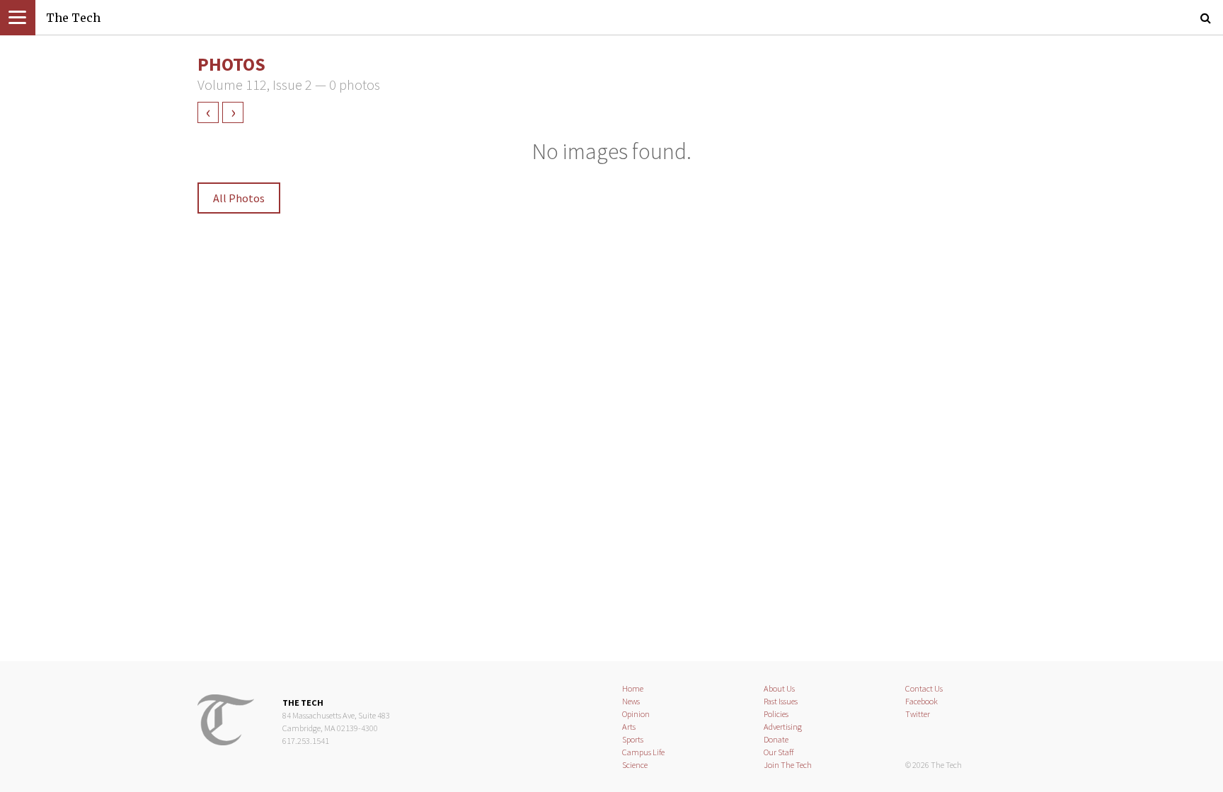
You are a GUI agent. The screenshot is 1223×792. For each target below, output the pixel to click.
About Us (779, 688)
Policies (776, 714)
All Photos (239, 198)
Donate (776, 739)
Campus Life (643, 752)
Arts (629, 726)
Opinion (636, 714)
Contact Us (924, 688)
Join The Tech (788, 764)
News (631, 701)
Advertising (783, 726)
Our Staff (779, 752)
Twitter (917, 714)
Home (632, 688)
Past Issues (781, 701)
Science (635, 764)
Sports (632, 739)
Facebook (921, 701)
